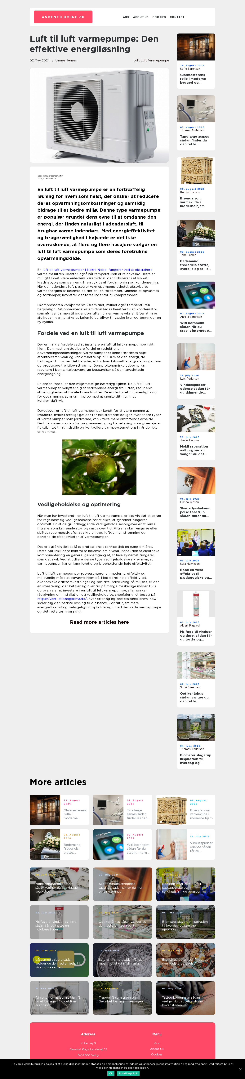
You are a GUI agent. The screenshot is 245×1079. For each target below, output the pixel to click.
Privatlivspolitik (128, 1073)
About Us (141, 17)
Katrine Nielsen (190, 192)
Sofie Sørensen (190, 68)
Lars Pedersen (189, 378)
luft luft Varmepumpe (151, 60)
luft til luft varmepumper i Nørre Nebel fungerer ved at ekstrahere (97, 270)
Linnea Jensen (66, 60)
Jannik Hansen (189, 440)
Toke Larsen (188, 255)
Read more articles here (99, 622)
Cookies (159, 17)
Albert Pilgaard (190, 625)
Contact (177, 17)
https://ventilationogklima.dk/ (62, 599)
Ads (126, 17)
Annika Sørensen (191, 316)
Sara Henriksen (190, 563)
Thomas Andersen (192, 130)
